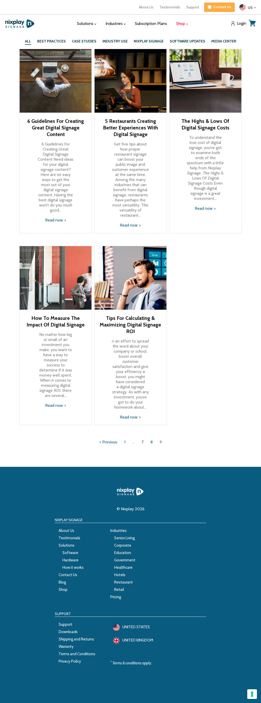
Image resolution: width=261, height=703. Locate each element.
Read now (54, 220)
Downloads (68, 632)
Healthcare (123, 567)
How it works (73, 567)
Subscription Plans (151, 23)
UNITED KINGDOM (137, 640)
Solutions (66, 545)
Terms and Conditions (77, 654)
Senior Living (124, 538)
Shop (63, 589)
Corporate (122, 545)
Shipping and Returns (76, 639)
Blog (62, 582)
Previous (109, 442)
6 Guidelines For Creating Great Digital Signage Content (55, 127)
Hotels (119, 575)
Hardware (70, 560)
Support (192, 7)
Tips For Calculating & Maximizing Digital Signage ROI (130, 324)
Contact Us (68, 575)
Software (70, 552)
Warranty (66, 646)
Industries (118, 530)
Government (124, 560)
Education (122, 552)
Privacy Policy (70, 661)
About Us (146, 7)
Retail (119, 589)
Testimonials (170, 7)
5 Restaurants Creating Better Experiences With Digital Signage (130, 127)
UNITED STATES (136, 627)
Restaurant (123, 582)
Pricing (115, 597)
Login (241, 23)
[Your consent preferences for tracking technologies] (252, 694)
